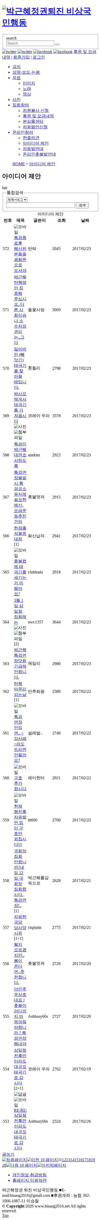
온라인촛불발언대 (39, 154)
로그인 (39, 57)
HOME (18, 164)
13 (68, 1160)
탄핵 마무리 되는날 (20, 689)
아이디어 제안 (36, 143)
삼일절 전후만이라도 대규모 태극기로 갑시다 (20, 1066)
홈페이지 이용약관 (29, 1180)
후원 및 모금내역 (38, 116)
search (11, 38)
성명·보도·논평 (26, 72)
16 (80, 1160)
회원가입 (21, 57)
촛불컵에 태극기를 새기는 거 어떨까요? (20, 577)
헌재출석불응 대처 (20, 533)
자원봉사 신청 (36, 110)
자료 (16, 77)
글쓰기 (8, 1154)
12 (64, 1160)
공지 (16, 67)
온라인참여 (22, 132)
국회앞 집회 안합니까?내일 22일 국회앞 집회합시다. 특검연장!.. (20, 878)
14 (72, 1160)
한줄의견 (31, 138)
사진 (16, 99)
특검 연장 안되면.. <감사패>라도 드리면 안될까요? (20, 738)
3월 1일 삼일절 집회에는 (20, 611)
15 (76, 1160)
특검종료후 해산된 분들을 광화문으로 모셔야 (20, 254)
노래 (27, 88)
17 (85, 1160)
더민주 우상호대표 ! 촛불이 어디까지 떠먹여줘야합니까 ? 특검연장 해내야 (20, 1016)
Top (5, 1215)
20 (4, 1165)
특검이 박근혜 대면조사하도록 (20, 455)
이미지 (29, 83)
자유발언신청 (35, 127)
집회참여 (20, 105)
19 (93, 1160)
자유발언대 (33, 148)
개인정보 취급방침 (29, 1175)
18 (89, 1160)
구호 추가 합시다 (20, 783)
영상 (27, 94)
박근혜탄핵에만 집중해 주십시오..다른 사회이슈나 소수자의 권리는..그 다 (20, 310)
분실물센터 (33, 121)
